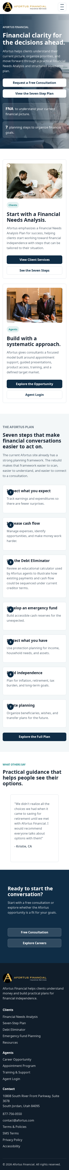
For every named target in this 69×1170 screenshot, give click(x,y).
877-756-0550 (12, 1114)
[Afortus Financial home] (24, 7)
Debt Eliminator (14, 1029)
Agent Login (34, 395)
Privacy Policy (12, 1140)
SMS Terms (11, 1133)
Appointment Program (19, 1066)
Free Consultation (34, 932)
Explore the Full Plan (34, 737)
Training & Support (16, 1072)
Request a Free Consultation (34, 83)
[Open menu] (62, 7)
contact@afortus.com (18, 1120)
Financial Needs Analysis (20, 1017)
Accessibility (11, 1146)
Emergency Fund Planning (22, 1036)
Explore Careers (34, 943)
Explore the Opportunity (34, 384)
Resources (10, 1042)
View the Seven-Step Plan (34, 93)
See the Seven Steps (34, 270)
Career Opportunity (17, 1059)
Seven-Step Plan (14, 1023)
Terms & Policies (14, 1127)
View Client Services (35, 260)
